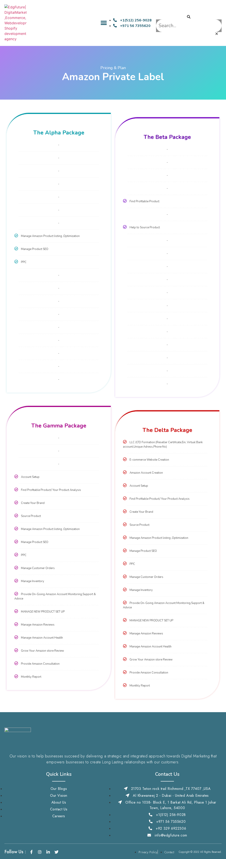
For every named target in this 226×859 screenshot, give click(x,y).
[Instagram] (40, 852)
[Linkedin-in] (48, 852)
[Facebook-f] (31, 852)
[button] (104, 23)
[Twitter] (56, 852)
